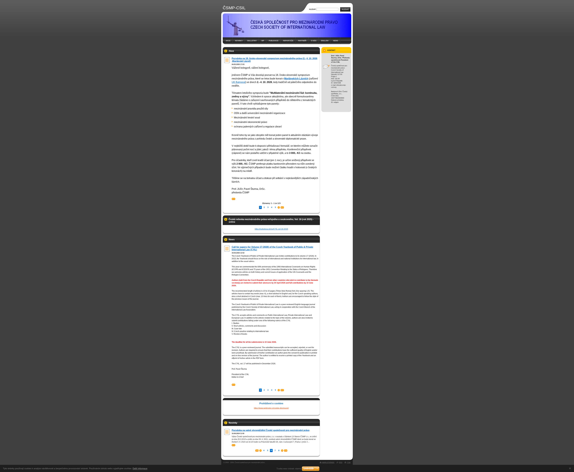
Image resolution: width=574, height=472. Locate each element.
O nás (313, 41)
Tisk (349, 462)
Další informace (140, 468)
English (324, 41)
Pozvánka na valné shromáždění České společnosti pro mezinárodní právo (270, 430)
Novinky (239, 41)
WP (262, 41)
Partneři (302, 41)
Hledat (345, 9)
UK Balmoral (238, 82)
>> (233, 199)
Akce (228, 41)
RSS (340, 462)
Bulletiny (252, 41)
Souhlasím (570, 468)
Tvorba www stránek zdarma (289, 469)
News (335, 41)
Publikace (273, 41)
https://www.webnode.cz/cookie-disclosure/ (271, 408)
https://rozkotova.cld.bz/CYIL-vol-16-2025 (271, 229)
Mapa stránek (328, 462)
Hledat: (312, 9)
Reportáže (288, 41)
